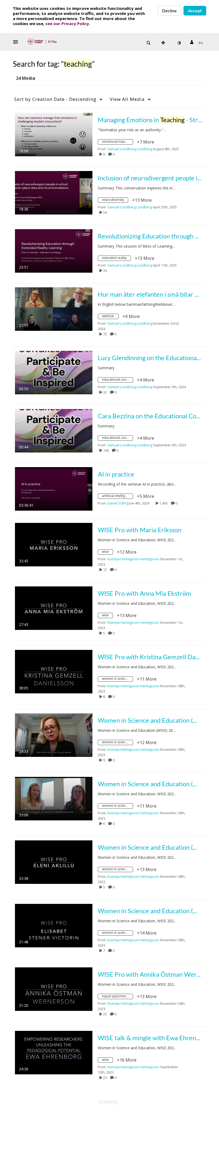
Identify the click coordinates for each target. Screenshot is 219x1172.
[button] (17, 42)
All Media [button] (127, 99)
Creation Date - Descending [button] (55, 99)
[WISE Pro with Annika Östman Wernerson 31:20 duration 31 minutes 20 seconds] (53, 989)
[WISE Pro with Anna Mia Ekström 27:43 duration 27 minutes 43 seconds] (53, 608)
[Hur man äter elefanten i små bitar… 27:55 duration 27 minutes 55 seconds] (53, 309)
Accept (195, 10)
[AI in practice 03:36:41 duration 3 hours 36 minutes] (53, 488)
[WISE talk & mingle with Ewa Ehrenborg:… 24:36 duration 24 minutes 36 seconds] (53, 1052)
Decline (169, 10)
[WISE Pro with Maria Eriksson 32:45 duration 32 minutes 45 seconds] (53, 544)
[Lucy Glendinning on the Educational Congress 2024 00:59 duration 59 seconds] (53, 372)
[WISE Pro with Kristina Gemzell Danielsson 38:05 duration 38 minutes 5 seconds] (53, 671)
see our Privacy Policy (67, 23)
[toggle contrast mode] (179, 43)
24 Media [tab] (25, 78)
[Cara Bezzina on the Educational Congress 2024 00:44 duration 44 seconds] (53, 430)
